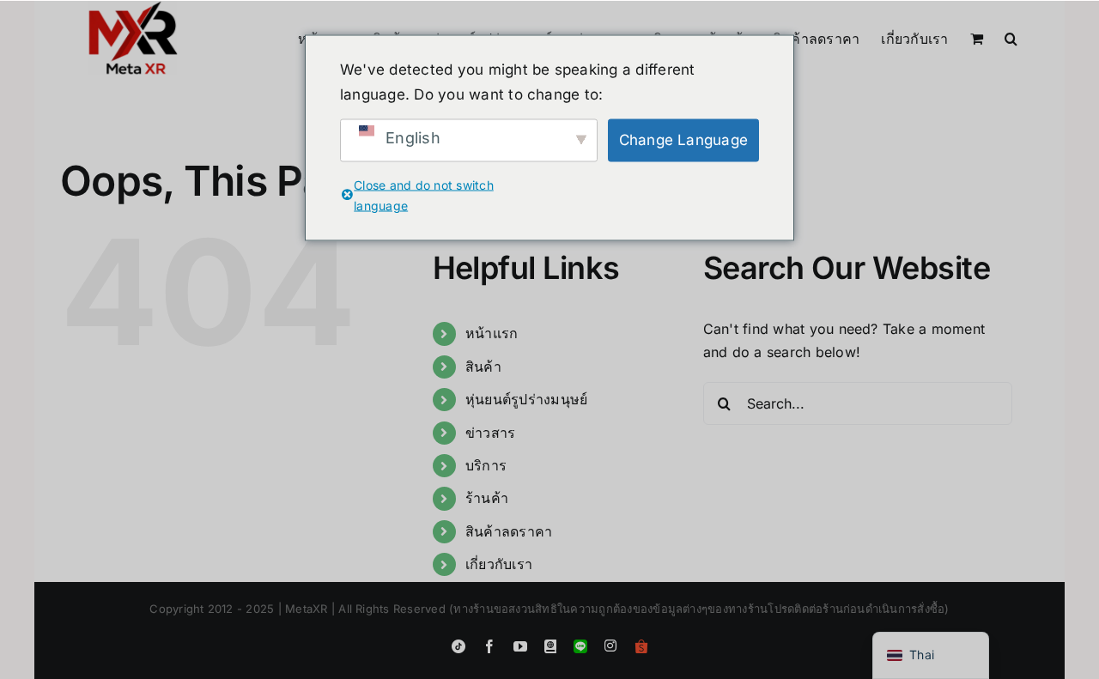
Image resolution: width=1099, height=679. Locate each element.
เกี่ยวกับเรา (498, 564)
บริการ (486, 465)
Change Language (684, 140)
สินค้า (483, 366)
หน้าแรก (491, 333)
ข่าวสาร (490, 432)
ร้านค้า (486, 497)
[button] (1011, 37)
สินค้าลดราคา (508, 531)
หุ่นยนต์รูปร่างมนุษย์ (526, 399)
